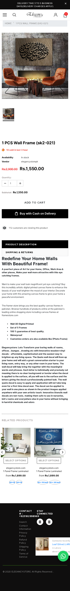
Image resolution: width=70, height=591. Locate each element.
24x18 (19, 482)
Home (8, 23)
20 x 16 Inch (43, 482)
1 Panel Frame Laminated (15, 471)
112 (10, 227)
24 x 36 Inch (54, 482)
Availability (7, 157)
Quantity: (6, 177)
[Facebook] (40, 522)
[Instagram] (49, 522)
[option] (35, 66)
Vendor (5, 161)
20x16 (12, 482)
